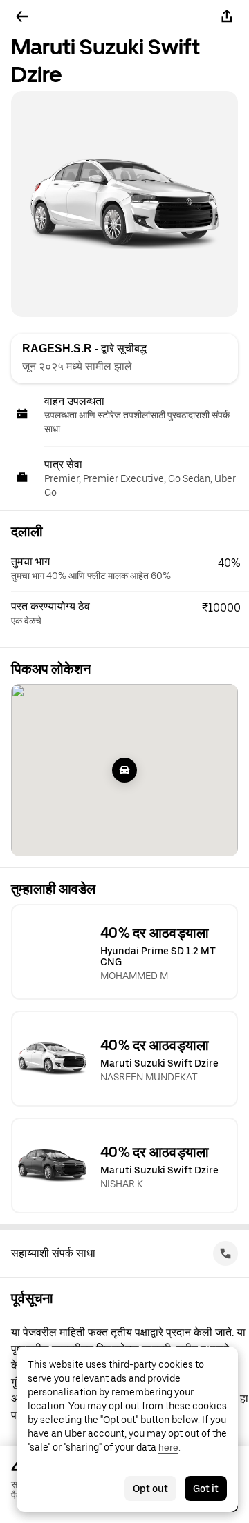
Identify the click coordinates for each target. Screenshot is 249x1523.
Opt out (150, 1488)
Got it (206, 1488)
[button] (130, 569)
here (168, 1447)
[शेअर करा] (226, 16)
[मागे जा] (22, 16)
